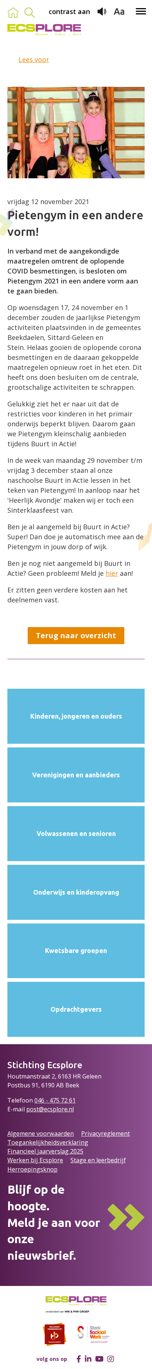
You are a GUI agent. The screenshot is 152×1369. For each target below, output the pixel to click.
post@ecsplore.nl (50, 1109)
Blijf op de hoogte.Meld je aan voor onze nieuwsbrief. (53, 1222)
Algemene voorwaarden (40, 1133)
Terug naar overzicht (76, 635)
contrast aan (69, 11)
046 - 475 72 (51, 1100)
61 (72, 1100)
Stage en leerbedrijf (98, 1160)
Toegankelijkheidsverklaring (47, 1142)
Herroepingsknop (32, 1169)
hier (112, 573)
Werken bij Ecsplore (35, 1160)
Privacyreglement (105, 1133)
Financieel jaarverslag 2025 (45, 1151)
